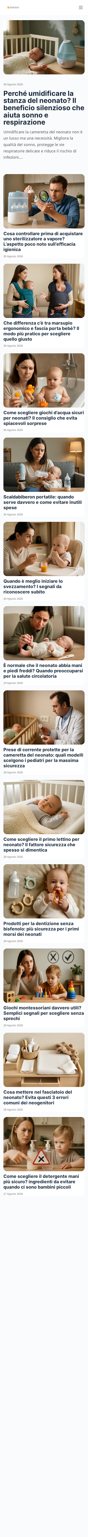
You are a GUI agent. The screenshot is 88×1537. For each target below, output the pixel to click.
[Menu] (81, 7)
